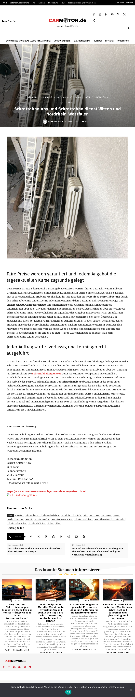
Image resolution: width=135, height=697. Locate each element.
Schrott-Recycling (42, 519)
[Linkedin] (106, 14)
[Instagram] (100, 14)
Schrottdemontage (102, 519)
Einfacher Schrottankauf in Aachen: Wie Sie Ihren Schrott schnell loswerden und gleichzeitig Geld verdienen (118, 611)
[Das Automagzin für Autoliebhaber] (67, 20)
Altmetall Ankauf (33, 515)
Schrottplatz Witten (37, 523)
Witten (50, 523)
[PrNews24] (45, 121)
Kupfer (11, 519)
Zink (58, 523)
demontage (94, 515)
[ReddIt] (68, 536)
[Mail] (112, 14)
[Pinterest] (46, 536)
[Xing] (94, 20)
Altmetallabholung (51, 515)
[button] (129, 28)
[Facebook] (94, 14)
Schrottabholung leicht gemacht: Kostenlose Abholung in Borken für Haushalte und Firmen (84, 608)
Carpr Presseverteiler (17, 650)
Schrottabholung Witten (46, 373)
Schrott (29, 519)
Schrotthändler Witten (17, 523)
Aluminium (67, 515)
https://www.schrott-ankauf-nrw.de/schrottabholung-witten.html (46, 491)
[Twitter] (124, 14)
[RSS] (118, 14)
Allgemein (32, 97)
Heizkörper (106, 515)
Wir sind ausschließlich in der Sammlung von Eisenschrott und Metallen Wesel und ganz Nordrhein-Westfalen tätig (97, 551)
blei (85, 515)
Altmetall (19, 515)
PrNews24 (56, 121)
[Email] (76, 536)
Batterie (78, 515)
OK (68, 692)
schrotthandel (118, 519)
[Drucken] (84, 536)
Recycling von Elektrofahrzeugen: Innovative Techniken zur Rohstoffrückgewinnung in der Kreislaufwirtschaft (17, 611)
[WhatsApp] (53, 536)
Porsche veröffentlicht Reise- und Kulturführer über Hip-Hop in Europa (35, 550)
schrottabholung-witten (62, 519)
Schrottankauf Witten (83, 519)
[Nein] (131, 690)
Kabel (116, 515)
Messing (19, 519)
